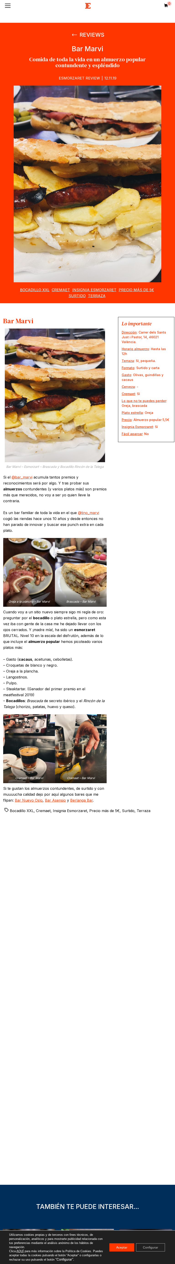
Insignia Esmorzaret (94, 290)
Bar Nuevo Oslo (29, 800)
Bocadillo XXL (34, 290)
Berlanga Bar (81, 800)
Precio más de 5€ (136, 290)
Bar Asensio (55, 800)
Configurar (150, 1247)
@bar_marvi (22, 477)
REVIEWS (91, 35)
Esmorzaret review (79, 78)
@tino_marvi (88, 512)
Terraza (97, 295)
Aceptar (121, 1247)
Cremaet (61, 290)
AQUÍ (20, 1251)
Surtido (77, 295)
